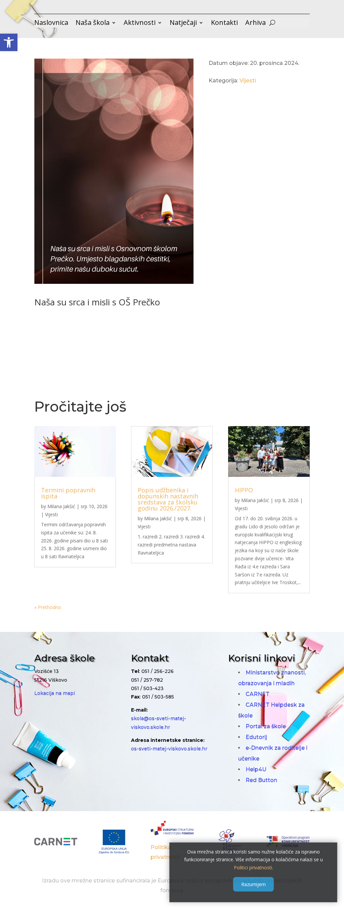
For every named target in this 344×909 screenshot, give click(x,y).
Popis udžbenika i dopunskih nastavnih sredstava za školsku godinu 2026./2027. (168, 499)
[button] (8, 42)
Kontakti (224, 23)
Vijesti (248, 80)
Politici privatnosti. (253, 867)
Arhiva (255, 23)
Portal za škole (266, 726)
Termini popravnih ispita (68, 493)
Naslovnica (51, 23)
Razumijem (253, 884)
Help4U (256, 769)
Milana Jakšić (61, 506)
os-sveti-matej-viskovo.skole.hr (169, 749)
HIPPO (244, 490)
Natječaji (183, 23)
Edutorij (256, 737)
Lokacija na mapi (54, 693)
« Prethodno (47, 607)
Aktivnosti (140, 23)
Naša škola (93, 23)
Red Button (261, 780)
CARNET (257, 694)
